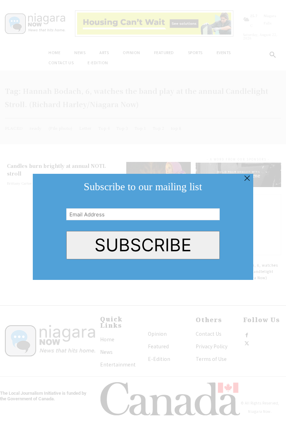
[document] (143, 219)
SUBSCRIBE (143, 245)
